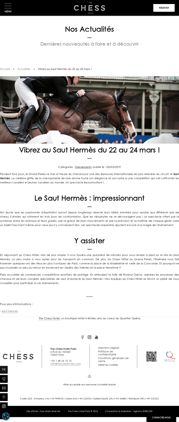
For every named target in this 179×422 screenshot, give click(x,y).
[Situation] (4, 397)
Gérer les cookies (108, 365)
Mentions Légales (108, 348)
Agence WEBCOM (143, 411)
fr (4, 369)
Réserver (164, 8)
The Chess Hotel (49, 318)
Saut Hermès (10, 311)
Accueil (5, 69)
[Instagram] (4, 406)
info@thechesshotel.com (65, 364)
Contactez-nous (161, 418)
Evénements (83, 167)
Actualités (24, 69)
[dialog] (6, 416)
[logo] (82, 337)
